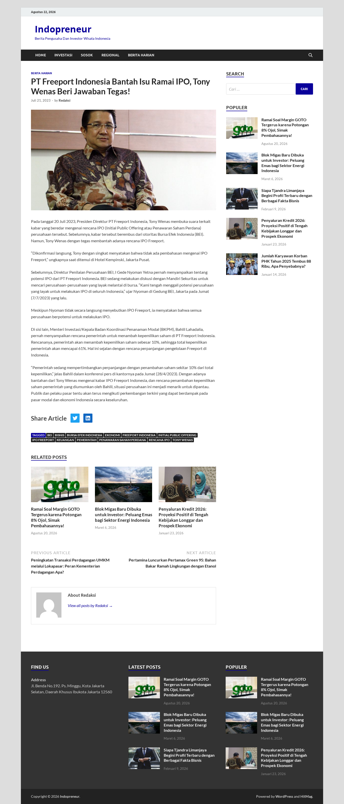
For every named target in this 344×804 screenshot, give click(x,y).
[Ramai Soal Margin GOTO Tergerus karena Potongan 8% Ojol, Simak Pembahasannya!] (59, 486)
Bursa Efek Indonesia (84, 435)
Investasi (63, 55)
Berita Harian (141, 55)
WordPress (284, 796)
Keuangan (65, 440)
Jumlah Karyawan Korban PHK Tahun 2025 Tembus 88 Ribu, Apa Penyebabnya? (286, 261)
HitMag (306, 796)
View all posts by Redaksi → (90, 605)
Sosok (87, 55)
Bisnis (59, 435)
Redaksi (65, 100)
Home (40, 55)
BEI (49, 435)
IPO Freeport (43, 440)
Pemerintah (86, 440)
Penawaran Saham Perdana (122, 440)
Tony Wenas (183, 440)
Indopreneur (63, 29)
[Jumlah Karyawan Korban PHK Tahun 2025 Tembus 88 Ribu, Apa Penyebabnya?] (242, 256)
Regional (110, 55)
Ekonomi (112, 435)
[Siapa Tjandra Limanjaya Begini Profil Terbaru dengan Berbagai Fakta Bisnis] (242, 190)
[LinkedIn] (87, 418)
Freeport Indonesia (139, 435)
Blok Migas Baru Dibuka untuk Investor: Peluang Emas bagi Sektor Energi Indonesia (123, 514)
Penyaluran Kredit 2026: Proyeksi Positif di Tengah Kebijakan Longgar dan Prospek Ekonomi (183, 517)
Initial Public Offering (177, 435)
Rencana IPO (159, 440)
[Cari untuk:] (269, 89)
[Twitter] (75, 418)
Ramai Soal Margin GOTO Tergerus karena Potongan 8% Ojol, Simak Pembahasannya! (56, 517)
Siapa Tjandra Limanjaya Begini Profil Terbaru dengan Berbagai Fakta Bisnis (286, 195)
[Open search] (310, 55)
